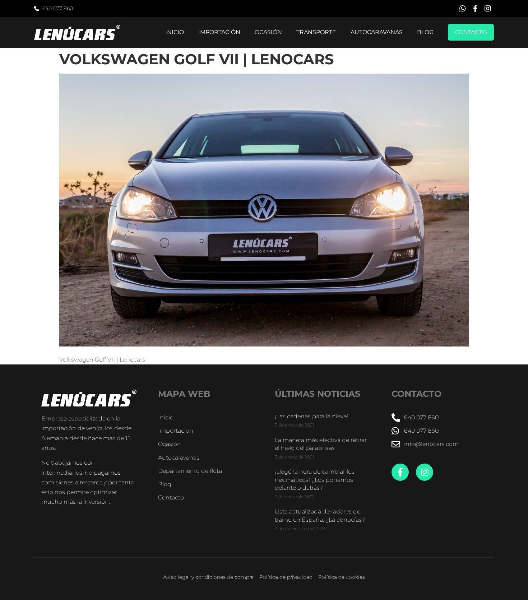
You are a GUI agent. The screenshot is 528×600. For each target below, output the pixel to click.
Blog (425, 32)
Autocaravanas (377, 32)
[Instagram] (424, 472)
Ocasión (268, 32)
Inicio (174, 32)
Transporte (316, 32)
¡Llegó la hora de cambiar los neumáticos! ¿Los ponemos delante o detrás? (315, 479)
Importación (219, 32)
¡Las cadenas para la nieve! (311, 416)
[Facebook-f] (400, 472)
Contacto (471, 32)
